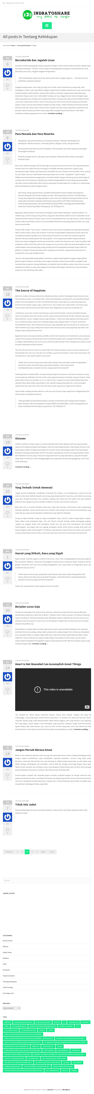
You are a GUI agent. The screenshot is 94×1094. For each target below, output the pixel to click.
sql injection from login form (47, 1062)
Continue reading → (56, 113)
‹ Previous (9, 852)
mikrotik (35, 1046)
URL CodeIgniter (52, 1070)
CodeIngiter (73, 1022)
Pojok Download (9, 976)
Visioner (20, 438)
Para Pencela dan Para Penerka (34, 134)
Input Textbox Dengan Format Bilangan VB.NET (23, 1042)
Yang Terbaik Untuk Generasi (34, 487)
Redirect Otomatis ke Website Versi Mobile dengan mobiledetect (59, 1054)
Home (13, 45)
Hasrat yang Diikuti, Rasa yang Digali (39, 553)
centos (57, 1022)
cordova (85, 1022)
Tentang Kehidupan (24, 45)
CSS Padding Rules (19, 1026)
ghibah (42, 1030)
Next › (43, 852)
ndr (7, 79)
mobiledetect (48, 1046)
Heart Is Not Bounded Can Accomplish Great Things (48, 664)
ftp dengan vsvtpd (28, 1030)
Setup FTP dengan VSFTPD (14, 1058)
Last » (52, 852)
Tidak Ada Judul (25, 804)
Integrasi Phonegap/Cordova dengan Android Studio (65, 1042)
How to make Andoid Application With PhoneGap (23, 1034)
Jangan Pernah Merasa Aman (33, 750)
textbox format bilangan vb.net (36, 1066)
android (8, 1022)
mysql (59, 1046)
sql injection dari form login (54, 1058)
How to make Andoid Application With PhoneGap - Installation (29, 1038)
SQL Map (66, 1062)
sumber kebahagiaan (12, 1066)
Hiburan (5, 946)
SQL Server (77, 1062)
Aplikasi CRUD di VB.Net (23, 1022)
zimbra (74, 1070)
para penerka (63, 1050)
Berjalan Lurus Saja (27, 606)
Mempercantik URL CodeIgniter (16, 1046)
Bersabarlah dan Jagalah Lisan (35, 60)
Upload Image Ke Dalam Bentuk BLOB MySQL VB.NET (23, 1070)
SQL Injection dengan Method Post (18, 1062)
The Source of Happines (30, 290)
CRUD (6, 1026)
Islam (5, 964)
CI (64, 1022)
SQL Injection (33, 1058)
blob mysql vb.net (43, 1022)
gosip (51, 1030)
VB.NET (65, 1070)
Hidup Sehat (7, 952)
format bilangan (66, 1026)
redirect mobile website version (17, 1054)
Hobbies (6, 958)
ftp (77, 1026)
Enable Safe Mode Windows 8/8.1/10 (43, 1026)
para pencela (49, 1050)
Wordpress (66, 1090)
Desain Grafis (7, 941)
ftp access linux (11, 1030)
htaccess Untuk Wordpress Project (71, 1038)
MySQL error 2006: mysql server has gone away (22, 1050)
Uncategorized (8, 993)
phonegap (76, 1050)
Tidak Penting (8, 987)
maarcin (50, 1090)
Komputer (6, 970)
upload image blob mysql (63, 1066)
